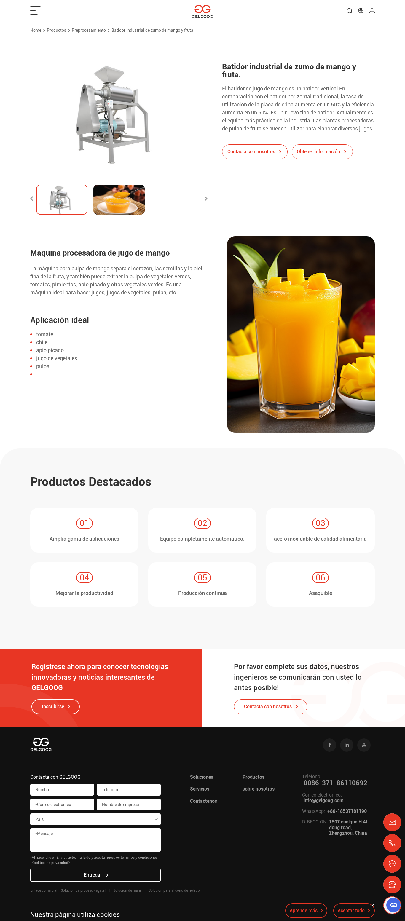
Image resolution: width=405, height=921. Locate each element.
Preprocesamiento (89, 30)
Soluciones (201, 777)
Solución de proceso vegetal (83, 890)
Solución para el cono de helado (174, 890)
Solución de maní (127, 890)
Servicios (199, 789)
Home (35, 30)
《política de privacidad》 (51, 863)
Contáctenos (203, 801)
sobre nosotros (259, 789)
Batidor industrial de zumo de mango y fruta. (152, 30)
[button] (31, 199)
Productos (56, 30)
